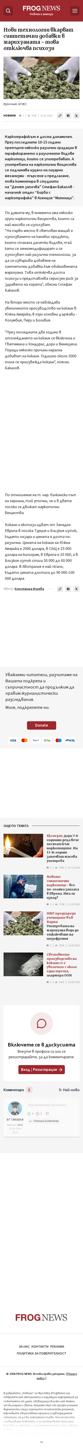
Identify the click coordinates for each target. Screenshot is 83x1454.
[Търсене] (8, 10)
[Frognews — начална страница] (41, 1317)
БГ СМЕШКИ (15, 1119)
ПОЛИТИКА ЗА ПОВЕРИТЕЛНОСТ (41, 1353)
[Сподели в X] (76, 116)
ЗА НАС (24, 1346)
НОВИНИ (10, 116)
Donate (41, 725)
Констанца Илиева (29, 589)
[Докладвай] (47, 1113)
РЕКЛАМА (57, 1346)
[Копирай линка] (60, 116)
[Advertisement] (41, 425)
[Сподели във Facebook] (68, 116)
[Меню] (74, 10)
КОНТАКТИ (39, 1346)
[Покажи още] (41, 1442)
